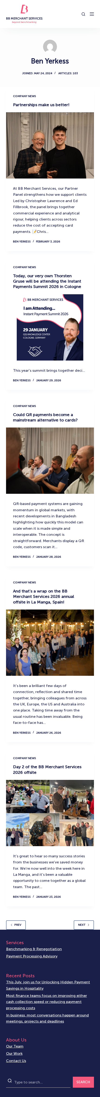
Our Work (14, 1053)
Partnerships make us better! (41, 104)
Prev (17, 924)
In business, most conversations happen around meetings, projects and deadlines (47, 1018)
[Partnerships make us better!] (50, 145)
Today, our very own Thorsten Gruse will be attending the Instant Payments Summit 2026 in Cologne (47, 281)
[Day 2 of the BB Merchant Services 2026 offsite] (50, 813)
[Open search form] (83, 14)
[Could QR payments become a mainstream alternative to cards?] (50, 461)
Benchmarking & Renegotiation (34, 949)
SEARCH (83, 1082)
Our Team (14, 1046)
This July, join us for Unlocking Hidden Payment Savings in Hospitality (48, 985)
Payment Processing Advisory (31, 956)
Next (82, 924)
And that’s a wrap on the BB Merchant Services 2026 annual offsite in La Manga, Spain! (43, 597)
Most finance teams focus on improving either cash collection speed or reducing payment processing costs (46, 1001)
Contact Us (16, 1060)
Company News (24, 96)
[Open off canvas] (92, 14)
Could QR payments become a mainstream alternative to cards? (45, 417)
